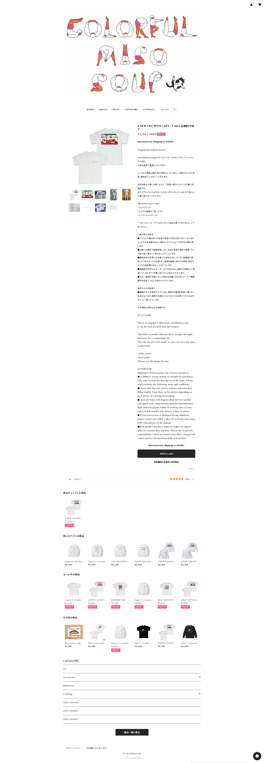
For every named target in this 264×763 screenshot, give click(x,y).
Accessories (69, 677)
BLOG (116, 109)
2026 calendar (70, 719)
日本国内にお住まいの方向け (166, 462)
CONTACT (149, 109)
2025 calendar (70, 711)
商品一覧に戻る (132, 732)
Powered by (129, 758)
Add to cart (166, 453)
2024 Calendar (70, 702)
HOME (90, 109)
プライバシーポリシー (73, 748)
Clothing (67, 694)
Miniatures (68, 685)
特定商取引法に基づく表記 (96, 748)
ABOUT (103, 109)
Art (64, 669)
